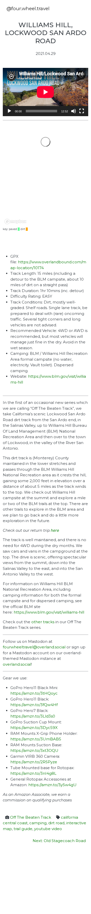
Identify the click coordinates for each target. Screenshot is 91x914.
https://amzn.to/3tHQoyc (34, 693)
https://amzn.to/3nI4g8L (33, 773)
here (55, 530)
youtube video (48, 828)
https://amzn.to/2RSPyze (33, 761)
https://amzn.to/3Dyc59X (34, 727)
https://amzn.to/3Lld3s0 (32, 716)
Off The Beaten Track (30, 817)
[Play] (9, 111)
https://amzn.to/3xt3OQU (34, 750)
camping (38, 822)
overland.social (17, 664)
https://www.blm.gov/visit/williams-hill (49, 612)
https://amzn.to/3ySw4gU (52, 784)
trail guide (23, 828)
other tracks (42, 621)
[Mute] (73, 111)
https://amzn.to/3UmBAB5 (35, 739)
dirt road (56, 822)
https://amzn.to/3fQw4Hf (34, 704)
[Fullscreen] (81, 111)
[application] (45, 92)
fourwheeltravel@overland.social (34, 647)
